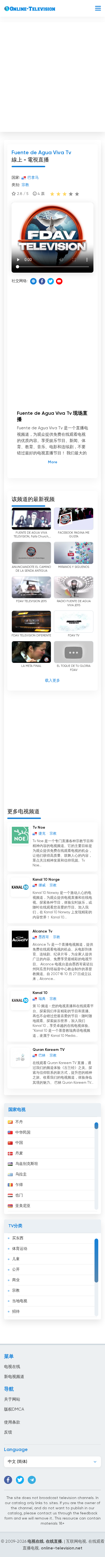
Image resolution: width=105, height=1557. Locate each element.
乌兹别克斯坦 (26, 1164)
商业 (16, 1280)
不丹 (19, 1122)
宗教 (16, 1290)
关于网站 (12, 1399)
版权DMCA (14, 1409)
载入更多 (52, 681)
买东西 (17, 1238)
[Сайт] (33, 281)
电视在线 (12, 1367)
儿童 (16, 1259)
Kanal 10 (40, 993)
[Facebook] (42, 281)
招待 (16, 1311)
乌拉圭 (21, 1174)
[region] (52, 1165)
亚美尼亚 (22, 1206)
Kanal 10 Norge (46, 880)
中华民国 (22, 1132)
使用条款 (12, 1422)
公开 (16, 1269)
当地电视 (19, 1301)
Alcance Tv (42, 931)
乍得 (19, 1185)
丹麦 (19, 1153)
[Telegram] (32, 1480)
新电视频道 (14, 1377)
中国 (19, 1143)
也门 (19, 1195)
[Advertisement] (52, 75)
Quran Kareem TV (49, 1050)
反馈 (8, 1432)
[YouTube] (59, 281)
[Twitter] (50, 281)
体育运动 (19, 1249)
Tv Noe (39, 827)
